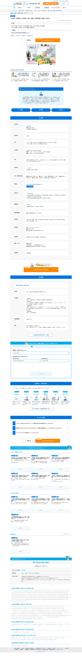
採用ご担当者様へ (56, 0)
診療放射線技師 (45, 649)
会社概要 (41, 109)
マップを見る (29, 186)
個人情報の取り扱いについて (41, 648)
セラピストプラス (60, 649)
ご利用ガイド (19, 7)
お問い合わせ (54, 648)
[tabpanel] (41, 55)
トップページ (14, 7)
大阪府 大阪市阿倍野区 (31, 184)
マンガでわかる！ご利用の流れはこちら (41, 408)
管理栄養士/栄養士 (21, 10)
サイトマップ (60, 648)
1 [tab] (41, 64)
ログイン (64, 3)
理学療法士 (17, 649)
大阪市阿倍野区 (43, 10)
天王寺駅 (34, 196)
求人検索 (28, 7)
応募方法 (61, 109)
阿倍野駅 (44, 198)
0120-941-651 (35, 3)
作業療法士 (22, 649)
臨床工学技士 (38, 649)
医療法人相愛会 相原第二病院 (22, 285)
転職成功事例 (37, 7)
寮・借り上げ (18, 35)
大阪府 (35, 10)
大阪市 (39, 10)
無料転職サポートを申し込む (50, 3)
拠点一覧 (64, 7)
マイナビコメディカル (13, 10)
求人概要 (21, 109)
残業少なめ (13, 35)
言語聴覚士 (27, 649)
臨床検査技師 (32, 649)
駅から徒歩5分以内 (30, 35)
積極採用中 (23, 35)
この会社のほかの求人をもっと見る (41, 335)
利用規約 (49, 648)
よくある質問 (66, 648)
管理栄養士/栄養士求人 (29, 10)
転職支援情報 (46, 7)
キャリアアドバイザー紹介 (55, 7)
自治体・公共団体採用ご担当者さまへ (28, 648)
